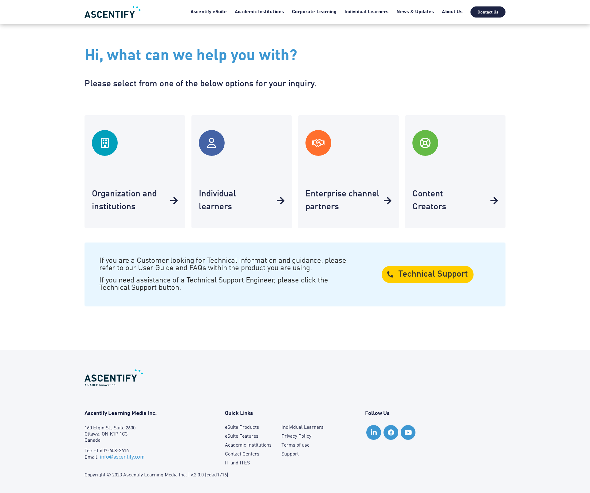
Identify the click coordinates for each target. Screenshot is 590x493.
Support (290, 454)
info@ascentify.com (122, 456)
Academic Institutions (259, 12)
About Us (452, 12)
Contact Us (488, 12)
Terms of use (295, 445)
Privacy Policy (296, 436)
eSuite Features (241, 436)
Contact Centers (242, 454)
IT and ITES (237, 463)
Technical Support (433, 274)
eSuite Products (242, 427)
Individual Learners (366, 12)
